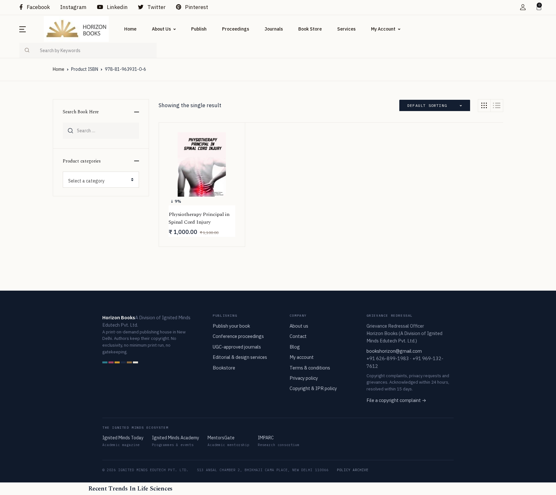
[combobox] (101, 180)
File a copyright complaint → (396, 400)
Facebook (37, 7)
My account (302, 357)
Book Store (310, 29)
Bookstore (224, 368)
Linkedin (117, 7)
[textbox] (98, 180)
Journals (273, 29)
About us (299, 326)
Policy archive (353, 470)
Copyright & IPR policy (313, 388)
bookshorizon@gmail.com (394, 351)
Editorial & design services (240, 357)
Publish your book (231, 326)
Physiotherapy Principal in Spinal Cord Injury (199, 218)
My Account (383, 29)
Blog (295, 347)
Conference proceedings (238, 336)
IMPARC (266, 438)
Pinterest (196, 7)
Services (346, 29)
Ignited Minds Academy (175, 438)
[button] (523, 7)
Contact (298, 336)
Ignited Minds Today (123, 438)
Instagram (73, 7)
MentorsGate (221, 438)
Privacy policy (304, 378)
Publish (199, 29)
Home (130, 29)
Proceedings (235, 29)
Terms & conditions (310, 368)
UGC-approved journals (237, 347)
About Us (161, 29)
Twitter (156, 7)
